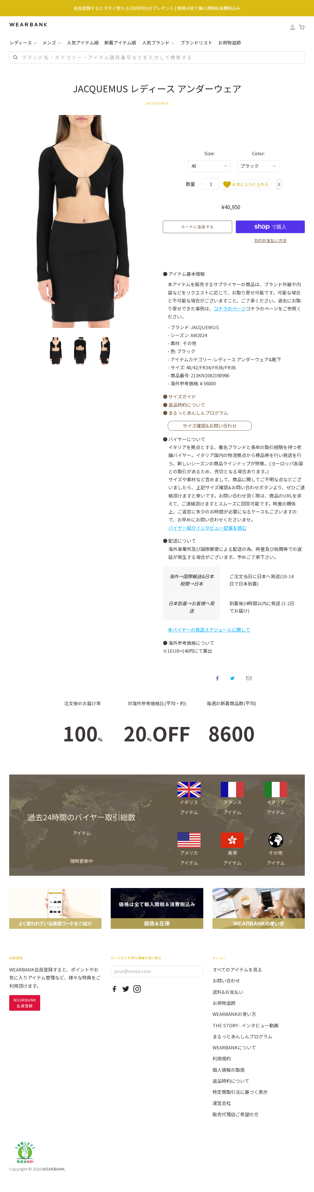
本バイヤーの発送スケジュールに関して (209, 629)
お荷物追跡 (229, 42)
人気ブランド (156, 42)
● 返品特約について (184, 405)
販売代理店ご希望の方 (235, 1114)
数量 (190, 184)
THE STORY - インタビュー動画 (245, 1025)
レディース (21, 42)
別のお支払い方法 (270, 240)
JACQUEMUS (157, 103)
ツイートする (232, 678)
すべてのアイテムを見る (237, 969)
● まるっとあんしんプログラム (195, 413)
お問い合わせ (226, 980)
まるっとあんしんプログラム (242, 1036)
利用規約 (222, 1058)
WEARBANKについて (234, 1047)
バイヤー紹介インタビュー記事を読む (207, 528)
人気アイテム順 (83, 42)
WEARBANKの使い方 (234, 1014)
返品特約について (231, 1081)
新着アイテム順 (120, 42)
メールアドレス (249, 678)
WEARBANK (53, 1169)
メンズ (49, 42)
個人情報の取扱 (229, 1070)
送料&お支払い (228, 992)
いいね (217, 678)
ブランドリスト (196, 42)
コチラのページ (230, 308)
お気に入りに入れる (250, 184)
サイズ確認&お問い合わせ (210, 426)
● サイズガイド (179, 396)
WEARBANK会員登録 (24, 1002)
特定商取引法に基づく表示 (240, 1092)
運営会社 (222, 1103)
